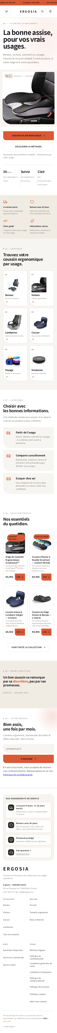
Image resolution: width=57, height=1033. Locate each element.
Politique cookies (38, 994)
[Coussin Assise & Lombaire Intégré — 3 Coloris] (15, 599)
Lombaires (8, 927)
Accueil (33, 905)
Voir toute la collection (26, 647)
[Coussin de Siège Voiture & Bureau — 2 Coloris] (41, 599)
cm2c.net (7, 1021)
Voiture (6, 912)
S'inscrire (27, 758)
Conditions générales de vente (41, 965)
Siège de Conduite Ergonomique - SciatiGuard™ (15, 559)
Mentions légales (37, 950)
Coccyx (6, 919)
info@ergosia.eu (22, 854)
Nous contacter (37, 919)
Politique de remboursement (37, 979)
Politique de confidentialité (17, 774)
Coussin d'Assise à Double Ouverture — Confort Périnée (41, 559)
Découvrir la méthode (28, 146)
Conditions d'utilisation (40, 972)
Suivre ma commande (13, 957)
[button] (50, 11)
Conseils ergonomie (39, 912)
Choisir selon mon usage (26, 135)
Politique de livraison (39, 986)
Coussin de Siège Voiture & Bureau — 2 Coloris (41, 615)
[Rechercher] (42, 11)
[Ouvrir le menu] (6, 11)
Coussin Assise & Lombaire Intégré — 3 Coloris (14, 615)
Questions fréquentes (13, 950)
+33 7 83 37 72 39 (10, 892)
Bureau (6, 905)
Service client (9, 964)
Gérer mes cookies (38, 1001)
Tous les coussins (11, 934)
